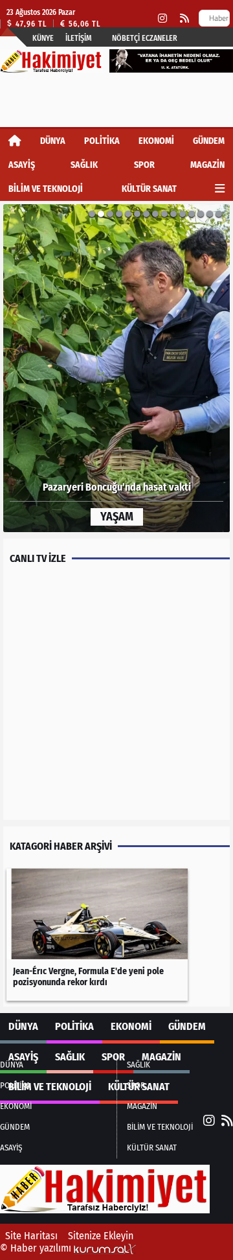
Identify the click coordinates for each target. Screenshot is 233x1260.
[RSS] (184, 18)
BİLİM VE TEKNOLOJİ (45, 188)
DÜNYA (52, 140)
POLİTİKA (102, 140)
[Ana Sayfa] (15, 141)
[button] (34, 368)
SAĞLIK (84, 164)
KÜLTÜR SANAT (149, 188)
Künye (43, 38)
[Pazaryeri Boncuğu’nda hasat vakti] (116, 368)
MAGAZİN (207, 164)
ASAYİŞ (21, 164)
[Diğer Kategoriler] (219, 189)
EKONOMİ (156, 140)
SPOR (144, 164)
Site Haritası (31, 1236)
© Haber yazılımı (37, 1248)
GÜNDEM (209, 140)
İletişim (78, 38)
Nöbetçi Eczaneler (144, 38)
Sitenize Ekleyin (100, 1236)
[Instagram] (162, 18)
